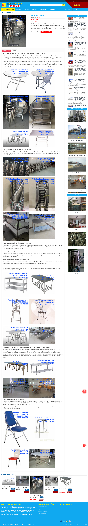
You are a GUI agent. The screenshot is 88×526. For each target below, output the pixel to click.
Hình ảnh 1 (77, 212)
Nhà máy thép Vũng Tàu (77, 160)
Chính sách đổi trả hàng (42, 506)
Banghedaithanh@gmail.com (10, 513)
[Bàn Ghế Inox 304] (51, 481)
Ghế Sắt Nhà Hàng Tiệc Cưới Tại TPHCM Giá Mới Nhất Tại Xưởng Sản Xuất (80, 31)
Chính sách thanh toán (42, 509)
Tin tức (59, 9)
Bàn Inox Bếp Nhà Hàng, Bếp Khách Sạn (67, 488)
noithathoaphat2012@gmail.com (27, 513)
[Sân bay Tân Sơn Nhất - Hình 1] (77, 187)
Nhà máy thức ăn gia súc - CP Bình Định (76, 110)
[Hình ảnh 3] (77, 238)
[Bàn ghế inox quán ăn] (8, 480)
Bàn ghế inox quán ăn (8, 486)
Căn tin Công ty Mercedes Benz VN (77, 143)
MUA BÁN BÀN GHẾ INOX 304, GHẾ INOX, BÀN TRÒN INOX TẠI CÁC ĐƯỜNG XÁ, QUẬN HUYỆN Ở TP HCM (80, 77)
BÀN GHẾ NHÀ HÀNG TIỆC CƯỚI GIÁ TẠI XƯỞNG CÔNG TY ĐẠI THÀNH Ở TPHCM (80, 49)
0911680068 (77, 5)
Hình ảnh (52, 9)
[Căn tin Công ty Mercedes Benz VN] (77, 136)
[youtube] (69, 521)
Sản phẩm (34, 9)
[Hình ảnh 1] (77, 204)
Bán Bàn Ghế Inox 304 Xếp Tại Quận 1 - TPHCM (80, 68)
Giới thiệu (27, 9)
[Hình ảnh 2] (77, 221)
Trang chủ (18, 9)
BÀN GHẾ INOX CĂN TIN (22, 487)
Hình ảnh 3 (77, 247)
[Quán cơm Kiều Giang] (77, 169)
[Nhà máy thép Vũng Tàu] (77, 152)
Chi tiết (13, 488)
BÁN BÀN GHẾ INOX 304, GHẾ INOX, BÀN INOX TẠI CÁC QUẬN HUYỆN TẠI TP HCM (80, 86)
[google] (67, 521)
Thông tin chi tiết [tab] (6, 50)
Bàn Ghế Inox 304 (51, 487)
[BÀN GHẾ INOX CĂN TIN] (22, 481)
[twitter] (64, 521)
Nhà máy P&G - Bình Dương (77, 128)
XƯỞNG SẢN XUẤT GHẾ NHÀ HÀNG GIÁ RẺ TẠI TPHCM (80, 40)
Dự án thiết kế (43, 9)
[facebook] (61, 521)
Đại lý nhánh (68, 9)
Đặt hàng (12, 490)
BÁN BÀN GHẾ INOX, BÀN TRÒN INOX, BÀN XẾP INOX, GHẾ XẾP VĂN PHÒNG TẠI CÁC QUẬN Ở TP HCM (79, 22)
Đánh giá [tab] (14, 50)
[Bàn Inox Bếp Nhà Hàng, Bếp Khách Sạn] (65, 481)
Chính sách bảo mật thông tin (44, 508)
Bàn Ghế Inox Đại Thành (37, 495)
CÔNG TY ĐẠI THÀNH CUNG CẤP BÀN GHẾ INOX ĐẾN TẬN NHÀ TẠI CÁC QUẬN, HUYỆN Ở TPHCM (80, 58)
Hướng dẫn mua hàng (42, 513)
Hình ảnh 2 (77, 229)
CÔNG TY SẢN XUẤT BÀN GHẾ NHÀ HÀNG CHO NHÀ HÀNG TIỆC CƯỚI (80, 103)
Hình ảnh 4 (77, 273)
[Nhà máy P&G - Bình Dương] (77, 119)
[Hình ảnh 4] (77, 260)
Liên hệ (75, 9)
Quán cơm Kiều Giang (77, 177)
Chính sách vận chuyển (42, 511)
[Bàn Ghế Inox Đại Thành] (36, 485)
